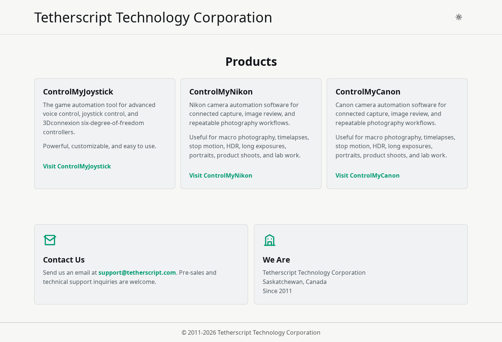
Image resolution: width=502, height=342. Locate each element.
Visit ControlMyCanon (368, 175)
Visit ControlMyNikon (220, 175)
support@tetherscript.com (137, 272)
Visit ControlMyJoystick (77, 166)
